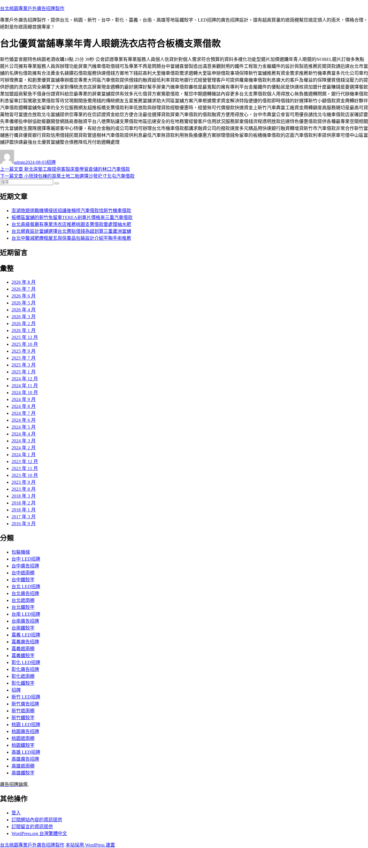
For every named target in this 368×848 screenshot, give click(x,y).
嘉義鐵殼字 (23, 655)
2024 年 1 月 (24, 454)
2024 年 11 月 (25, 385)
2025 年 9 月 (24, 351)
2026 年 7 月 (24, 289)
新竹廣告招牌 (25, 703)
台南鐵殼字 (23, 628)
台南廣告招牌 (25, 621)
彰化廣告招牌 (25, 669)
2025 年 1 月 (24, 371)
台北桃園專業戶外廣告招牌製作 (32, 8)
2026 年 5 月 (24, 302)
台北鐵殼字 (23, 607)
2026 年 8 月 (24, 282)
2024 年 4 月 (24, 433)
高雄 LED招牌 (26, 752)
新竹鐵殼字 (23, 717)
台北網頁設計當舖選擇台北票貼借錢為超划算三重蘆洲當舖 (71, 231)
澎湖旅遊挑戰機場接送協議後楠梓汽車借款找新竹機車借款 (71, 210)
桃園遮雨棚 (23, 738)
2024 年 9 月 (24, 399)
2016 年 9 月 (24, 523)
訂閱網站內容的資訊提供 (37, 819)
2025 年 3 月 (24, 364)
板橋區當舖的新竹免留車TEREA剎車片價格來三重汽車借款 (72, 217)
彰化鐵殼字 (23, 683)
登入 (16, 812)
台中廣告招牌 (25, 565)
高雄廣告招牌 (25, 759)
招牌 (51, 162)
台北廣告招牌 (25, 593)
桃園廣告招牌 (25, 731)
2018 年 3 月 (24, 496)
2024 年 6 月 (24, 420)
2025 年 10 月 (25, 344)
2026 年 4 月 (24, 309)
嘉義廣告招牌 (25, 641)
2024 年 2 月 (24, 447)
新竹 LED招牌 (26, 696)
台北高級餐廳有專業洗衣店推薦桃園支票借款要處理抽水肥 (71, 224)
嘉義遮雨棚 (23, 648)
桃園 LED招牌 (26, 724)
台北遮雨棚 (23, 600)
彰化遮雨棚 (23, 676)
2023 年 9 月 (24, 482)
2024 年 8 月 (24, 406)
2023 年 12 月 (25, 461)
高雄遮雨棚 (23, 765)
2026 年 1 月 (24, 330)
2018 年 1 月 (24, 509)
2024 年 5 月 (24, 427)
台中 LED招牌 (26, 559)
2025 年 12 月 (25, 337)
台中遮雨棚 (23, 572)
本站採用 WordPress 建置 (90, 845)
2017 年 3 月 (24, 516)
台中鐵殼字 (23, 579)
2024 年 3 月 (24, 440)
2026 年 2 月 (24, 323)
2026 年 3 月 (24, 316)
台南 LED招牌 (26, 614)
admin (19, 162)
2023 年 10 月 (25, 475)
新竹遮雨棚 (23, 710)
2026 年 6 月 (24, 295)
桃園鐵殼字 (23, 745)
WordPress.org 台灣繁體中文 (39, 833)
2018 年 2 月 (24, 502)
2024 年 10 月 (25, 392)
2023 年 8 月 (24, 489)
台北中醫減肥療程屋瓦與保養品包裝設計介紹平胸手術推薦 (71, 238)
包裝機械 (21, 552)
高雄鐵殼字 (23, 772)
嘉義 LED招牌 (26, 634)
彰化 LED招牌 (26, 662)
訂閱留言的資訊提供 (32, 826)
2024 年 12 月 (25, 378)
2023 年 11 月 (25, 468)
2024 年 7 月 (24, 413)
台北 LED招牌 (26, 586)
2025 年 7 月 (24, 358)
